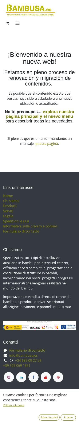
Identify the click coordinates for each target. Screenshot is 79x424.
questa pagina (46, 143)
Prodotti (9, 206)
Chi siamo (11, 200)
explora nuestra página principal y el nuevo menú (40, 114)
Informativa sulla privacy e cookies (30, 226)
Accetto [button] (68, 417)
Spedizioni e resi (16, 221)
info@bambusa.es (23, 355)
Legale (8, 216)
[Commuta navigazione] (17, 23)
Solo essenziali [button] (49, 417)
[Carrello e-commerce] (7, 23)
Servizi (8, 211)
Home (8, 195)
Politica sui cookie (13, 405)
